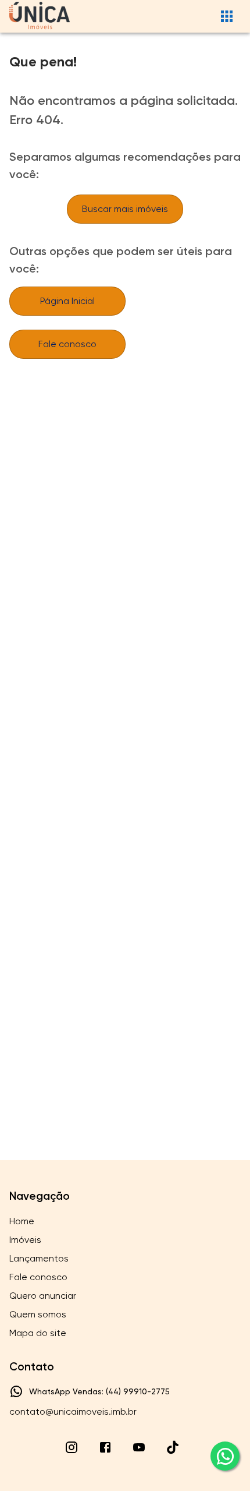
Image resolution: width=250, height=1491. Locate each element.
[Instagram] (71, 1447)
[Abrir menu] (226, 16)
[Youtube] (139, 1447)
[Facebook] (105, 1447)
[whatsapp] (225, 1456)
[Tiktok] (173, 1447)
